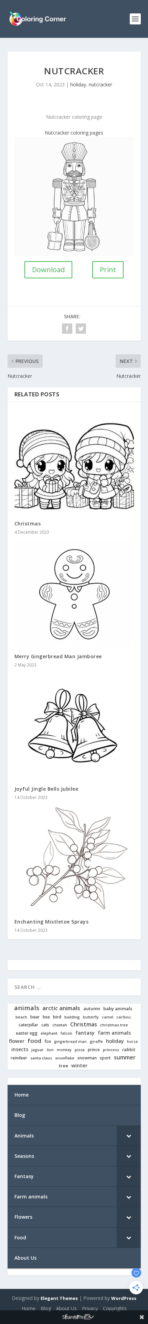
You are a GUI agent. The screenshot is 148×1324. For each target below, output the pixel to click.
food (34, 1041)
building (72, 1017)
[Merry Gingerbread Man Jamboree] (74, 593)
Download (48, 269)
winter (79, 1065)
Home (28, 1308)
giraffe (96, 1041)
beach (21, 1017)
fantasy (85, 1033)
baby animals (117, 1009)
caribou (123, 1017)
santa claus (41, 1058)
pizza (80, 1049)
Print (108, 269)
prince (94, 1049)
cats (45, 1024)
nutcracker (100, 84)
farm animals (114, 1033)
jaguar (37, 1049)
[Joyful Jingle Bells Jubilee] (74, 726)
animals (26, 1008)
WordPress (123, 1298)
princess (111, 1049)
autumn (91, 1009)
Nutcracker (57, 132)
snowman (87, 1058)
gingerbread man (70, 1041)
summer (125, 1057)
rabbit (128, 1050)
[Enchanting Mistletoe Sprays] (74, 859)
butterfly (91, 1017)
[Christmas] (74, 461)
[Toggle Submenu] (129, 1136)
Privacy (90, 1308)
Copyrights (115, 1308)
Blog (46, 1308)
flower (16, 1041)
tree (63, 1066)
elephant (49, 1033)
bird (57, 1017)
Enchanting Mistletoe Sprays (51, 921)
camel (107, 1017)
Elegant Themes (59, 1298)
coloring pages (87, 132)
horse (132, 1041)
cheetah (59, 1025)
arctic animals (61, 1008)
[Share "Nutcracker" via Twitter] (81, 328)
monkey (64, 1050)
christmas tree (114, 1025)
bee (46, 1016)
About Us (66, 1308)
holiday (78, 84)
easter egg (27, 1033)
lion (50, 1049)
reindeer (19, 1057)
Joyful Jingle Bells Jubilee (46, 789)
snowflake (64, 1058)
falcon (66, 1033)
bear (35, 1017)
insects (19, 1049)
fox (47, 1041)
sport (105, 1058)
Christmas (27, 523)
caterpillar (28, 1024)
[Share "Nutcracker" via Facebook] (67, 328)
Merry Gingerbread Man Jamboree (58, 656)
